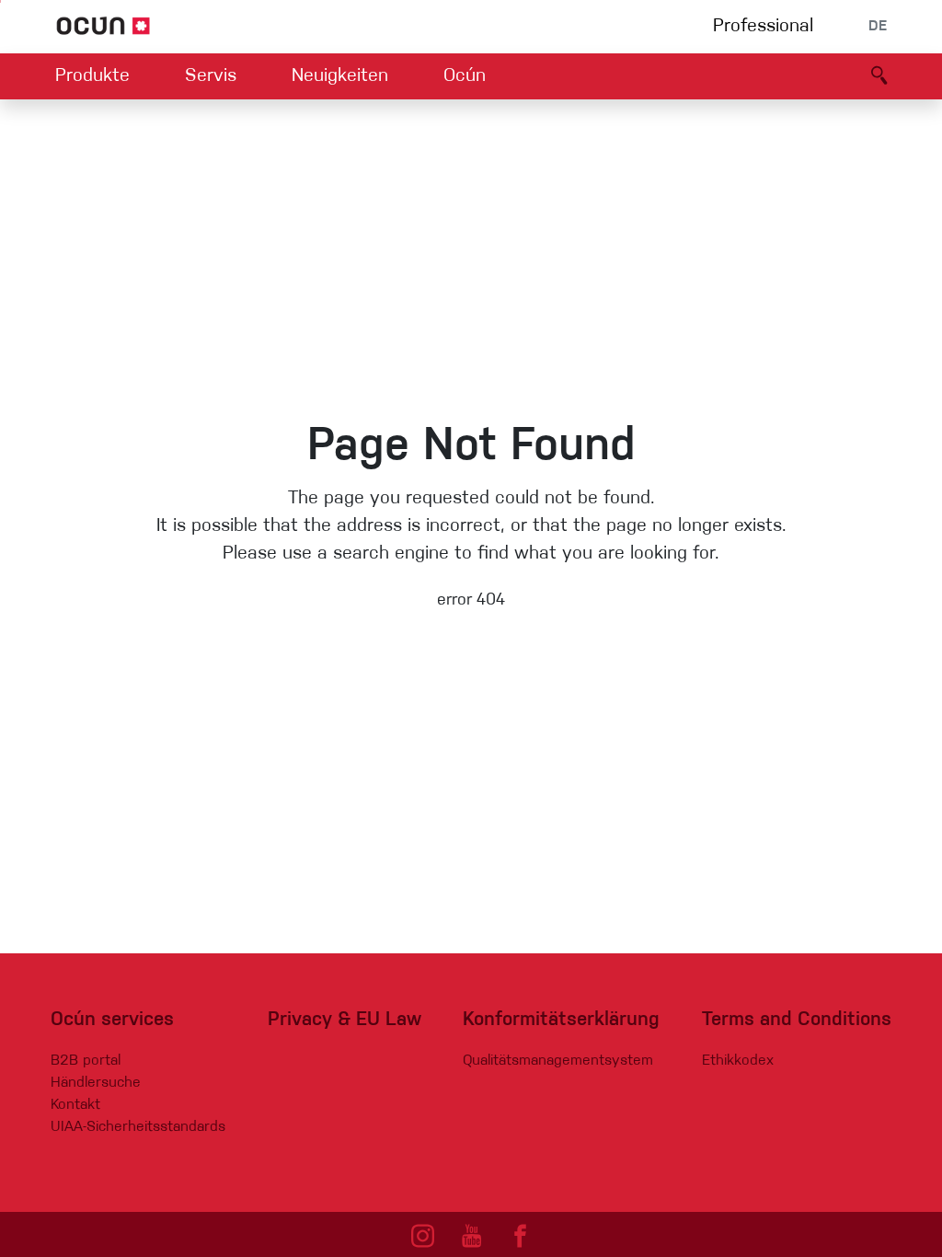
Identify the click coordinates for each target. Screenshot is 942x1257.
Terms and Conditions (796, 1020)
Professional (763, 26)
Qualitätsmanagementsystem (558, 1061)
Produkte (92, 76)
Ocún (464, 76)
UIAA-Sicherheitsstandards (138, 1127)
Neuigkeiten (340, 76)
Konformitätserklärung (561, 1020)
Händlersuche (96, 1083)
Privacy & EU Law (344, 1020)
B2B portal (86, 1061)
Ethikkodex (738, 1061)
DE (877, 26)
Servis (210, 76)
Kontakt (75, 1105)
